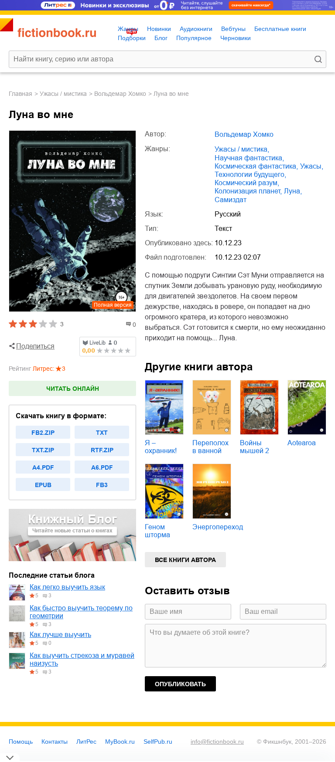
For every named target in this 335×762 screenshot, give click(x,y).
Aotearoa (301, 443)
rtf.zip (102, 450)
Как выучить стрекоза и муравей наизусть (82, 659)
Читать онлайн (72, 388)
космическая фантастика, (256, 166)
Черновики (235, 37)
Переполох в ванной (210, 446)
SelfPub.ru (158, 741)
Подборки (132, 37)
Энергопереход (217, 527)
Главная (20, 93)
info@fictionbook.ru (217, 741)
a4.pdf (43, 467)
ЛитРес (86, 741)
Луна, (293, 191)
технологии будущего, (250, 174)
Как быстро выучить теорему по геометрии (81, 612)
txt (102, 432)
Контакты (54, 741)
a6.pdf (102, 467)
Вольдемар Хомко (120, 93)
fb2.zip (43, 432)
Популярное (194, 37)
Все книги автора (185, 559)
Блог (161, 37)
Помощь (21, 741)
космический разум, (247, 182)
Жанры (128, 28)
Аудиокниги (196, 28)
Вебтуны (233, 28)
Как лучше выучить (60, 634)
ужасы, (311, 166)
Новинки (159, 28)
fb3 (102, 484)
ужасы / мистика (63, 93)
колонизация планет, (248, 191)
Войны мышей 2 (254, 446)
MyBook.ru (120, 741)
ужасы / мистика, (242, 149)
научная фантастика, (249, 158)
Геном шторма (157, 530)
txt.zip (43, 450)
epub (43, 484)
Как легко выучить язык (67, 587)
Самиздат (230, 199)
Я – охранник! (161, 446)
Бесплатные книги (280, 28)
